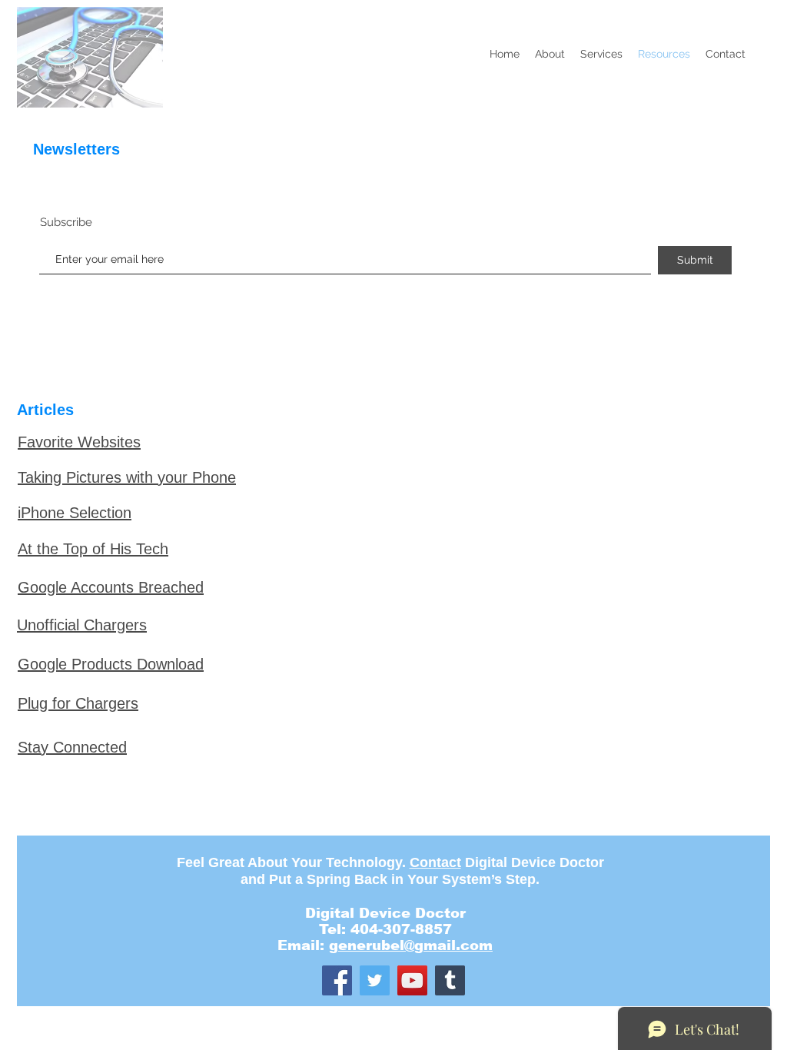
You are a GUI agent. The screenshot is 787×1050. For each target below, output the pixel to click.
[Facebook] (337, 980)
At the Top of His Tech (93, 548)
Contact (435, 862)
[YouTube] (412, 980)
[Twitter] (375, 980)
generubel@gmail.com (411, 945)
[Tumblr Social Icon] (450, 980)
